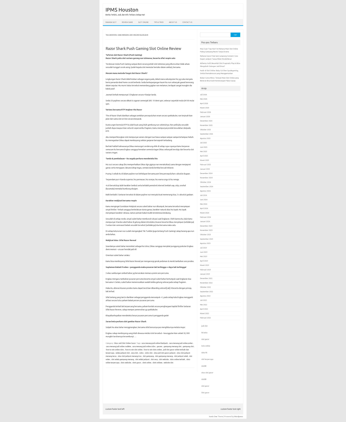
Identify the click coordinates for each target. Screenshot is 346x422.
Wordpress (238, 416)
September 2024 (206, 186)
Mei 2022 (203, 305)
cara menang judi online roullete (118, 346)
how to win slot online (133, 350)
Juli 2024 (203, 195)
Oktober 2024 (205, 182)
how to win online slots (115, 350)
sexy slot (134, 353)
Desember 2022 (206, 278)
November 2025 (206, 125)
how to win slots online (153, 350)
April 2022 (204, 309)
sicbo (141, 353)
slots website (126, 363)
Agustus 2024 (205, 191)
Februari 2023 (205, 270)
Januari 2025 (205, 169)
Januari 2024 (205, 221)
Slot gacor (205, 392)
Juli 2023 (203, 248)
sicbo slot (148, 353)
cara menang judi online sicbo (143, 346)
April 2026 (204, 103)
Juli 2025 (203, 143)
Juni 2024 (203, 199)
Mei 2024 (203, 204)
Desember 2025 (206, 121)
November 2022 (206, 283)
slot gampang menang (164, 356)
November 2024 (206, 178)
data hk (204, 353)
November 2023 (206, 230)
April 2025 (204, 156)
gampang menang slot (172, 346)
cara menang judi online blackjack (155, 343)
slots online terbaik (177, 359)
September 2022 (206, 291)
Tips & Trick (159, 22)
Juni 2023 (203, 252)
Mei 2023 (203, 256)
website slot (168, 363)
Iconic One (213, 416)
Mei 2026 (203, 99)
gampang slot (188, 346)
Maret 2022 (204, 313)
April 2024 (204, 208)
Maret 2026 (204, 108)
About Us (173, 22)
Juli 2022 (203, 300)
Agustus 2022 (205, 296)
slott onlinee (157, 363)
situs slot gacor (207, 373)
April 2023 (204, 261)
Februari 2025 (205, 164)
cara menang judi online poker (181, 343)
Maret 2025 (204, 160)
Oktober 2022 (205, 287)
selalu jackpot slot (123, 353)
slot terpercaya (207, 359)
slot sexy (154, 359)
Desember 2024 (206, 173)
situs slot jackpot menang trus (130, 356)
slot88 (203, 366)
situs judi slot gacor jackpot (164, 353)
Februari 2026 (205, 112)
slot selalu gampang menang (122, 359)
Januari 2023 (205, 274)
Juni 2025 (203, 147)
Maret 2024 (204, 213)
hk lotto (204, 333)
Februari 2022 (205, 318)
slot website (164, 359)
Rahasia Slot (111, 22)
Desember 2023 (206, 226)
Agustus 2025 (205, 138)
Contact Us (187, 22)
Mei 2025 (203, 151)
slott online (146, 363)
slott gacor (136, 363)
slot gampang (148, 356)
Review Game (127, 22)
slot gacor (205, 339)
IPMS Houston (122, 9)
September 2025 (206, 134)
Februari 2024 (205, 217)
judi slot (204, 326)
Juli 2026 (203, 95)
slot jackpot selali (181, 356)
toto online (205, 346)
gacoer (159, 346)
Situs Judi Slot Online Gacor (125, 343)
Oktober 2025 (205, 129)
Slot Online (143, 22)
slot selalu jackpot (142, 359)
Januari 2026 (205, 116)
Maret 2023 (204, 265)
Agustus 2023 (205, 243)
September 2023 (206, 239)
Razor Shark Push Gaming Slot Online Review (143, 48)
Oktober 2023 (205, 234)
